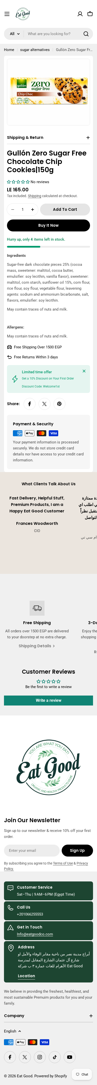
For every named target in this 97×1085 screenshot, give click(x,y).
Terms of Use (63, 863)
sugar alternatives (35, 50)
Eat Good (24, 1076)
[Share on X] (44, 404)
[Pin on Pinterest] (59, 404)
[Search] (86, 34)
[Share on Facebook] (30, 404)
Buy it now (48, 225)
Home (9, 50)
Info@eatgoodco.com (35, 934)
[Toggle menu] (7, 14)
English (10, 1031)
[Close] (84, 371)
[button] (19, 182)
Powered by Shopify (50, 1076)
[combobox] (48, 34)
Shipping (34, 196)
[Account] (80, 14)
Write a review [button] (48, 700)
